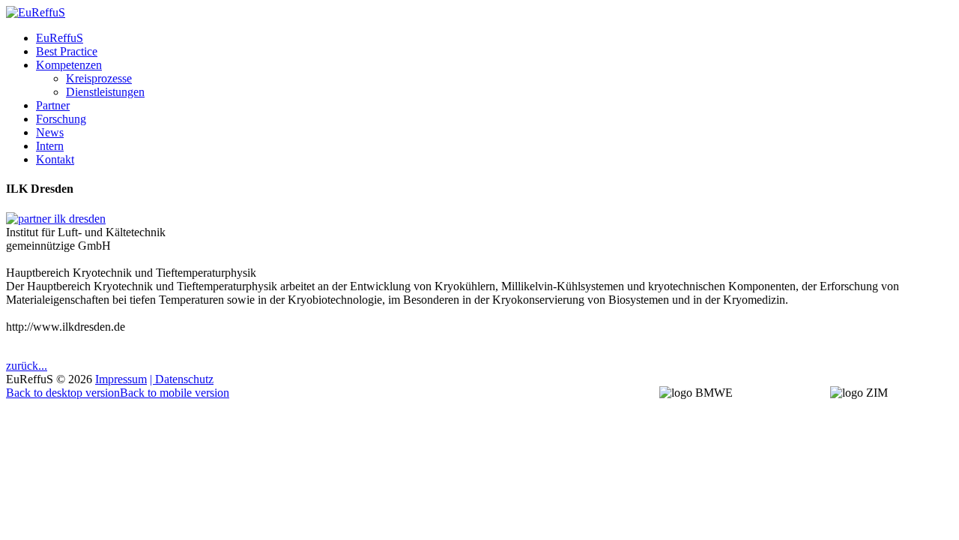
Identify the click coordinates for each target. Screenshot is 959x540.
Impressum (121, 379)
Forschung (61, 118)
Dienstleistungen (105, 92)
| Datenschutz (182, 379)
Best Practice (66, 51)
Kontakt (55, 159)
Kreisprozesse (99, 78)
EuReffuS (59, 38)
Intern (50, 146)
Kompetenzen (69, 64)
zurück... (26, 365)
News (50, 132)
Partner (53, 105)
